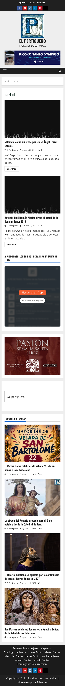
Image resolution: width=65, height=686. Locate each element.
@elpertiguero (16, 397)
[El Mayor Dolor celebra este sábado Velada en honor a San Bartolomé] (32, 443)
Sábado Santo (41, 660)
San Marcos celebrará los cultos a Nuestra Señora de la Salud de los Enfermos (32, 631)
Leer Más (13, 169)
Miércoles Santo (14, 656)
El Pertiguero (12, 150)
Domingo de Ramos (15, 652)
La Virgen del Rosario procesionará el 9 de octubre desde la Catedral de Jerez (28, 522)
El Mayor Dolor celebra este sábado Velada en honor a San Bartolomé (30, 468)
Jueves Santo (32, 656)
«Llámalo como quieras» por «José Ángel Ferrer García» (32, 119)
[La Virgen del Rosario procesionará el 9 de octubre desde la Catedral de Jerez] (32, 497)
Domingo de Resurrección (32, 664)
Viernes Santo (23, 660)
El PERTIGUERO (32, 41)
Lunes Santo (35, 652)
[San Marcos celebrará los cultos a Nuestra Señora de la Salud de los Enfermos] (32, 606)
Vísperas (46, 648)
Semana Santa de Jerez (26, 648)
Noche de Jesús (50, 656)
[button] (5, 71)
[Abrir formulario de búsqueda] (60, 71)
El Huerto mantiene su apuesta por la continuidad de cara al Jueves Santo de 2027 (32, 577)
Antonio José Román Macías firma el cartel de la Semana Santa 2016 (32, 194)
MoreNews (24, 682)
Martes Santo (52, 652)
